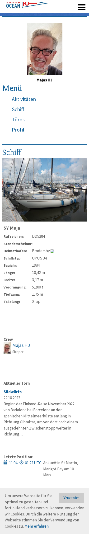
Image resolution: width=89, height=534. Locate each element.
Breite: (9, 280)
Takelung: (12, 301)
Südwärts (13, 391)
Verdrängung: (15, 287)
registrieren (53, 14)
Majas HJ (21, 345)
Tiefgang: (12, 294)
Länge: (9, 272)
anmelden (75, 14)
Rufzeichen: (14, 236)
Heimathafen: (15, 251)
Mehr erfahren (36, 526)
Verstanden (71, 498)
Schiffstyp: (12, 258)
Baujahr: (10, 265)
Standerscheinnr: (18, 243)
